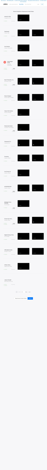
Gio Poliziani (7, 46)
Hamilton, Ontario (7, 158)
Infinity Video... (7, 264)
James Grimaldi (7, 280)
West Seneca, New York (8, 281)
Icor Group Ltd (7, 171)
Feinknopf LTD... (7, 141)
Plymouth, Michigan (7, 112)
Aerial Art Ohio (7, 16)
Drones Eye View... (8, 218)
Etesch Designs (7, 96)
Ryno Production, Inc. (9, 79)
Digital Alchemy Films (9, 234)
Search (30, 298)
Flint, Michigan (6, 204)
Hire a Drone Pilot (28, 4)
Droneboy (6, 156)
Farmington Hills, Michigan (9, 127)
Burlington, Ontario (7, 251)
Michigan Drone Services (7, 203)
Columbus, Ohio (7, 143)
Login (38, 4)
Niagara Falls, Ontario (8, 266)
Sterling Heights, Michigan (8, 97)
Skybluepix (6, 31)
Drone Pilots (21, 4)
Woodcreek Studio (8, 126)
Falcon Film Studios (8, 111)
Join (42, 4)
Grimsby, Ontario (7, 220)
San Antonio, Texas (7, 81)
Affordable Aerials (8, 249)
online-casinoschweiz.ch (13, 4)
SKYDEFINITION (7, 186)
